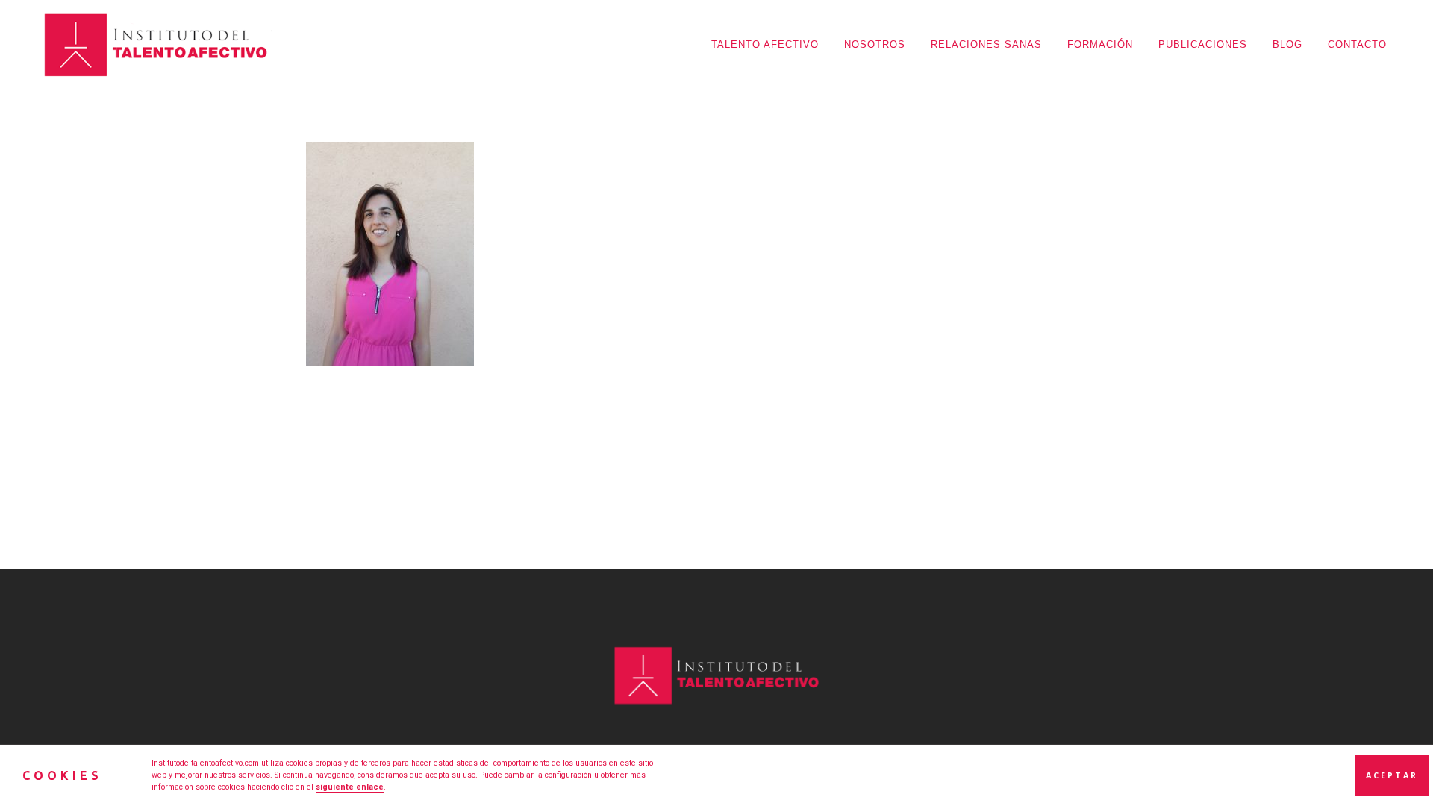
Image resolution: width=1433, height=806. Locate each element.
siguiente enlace (350, 787)
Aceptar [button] (1392, 775)
